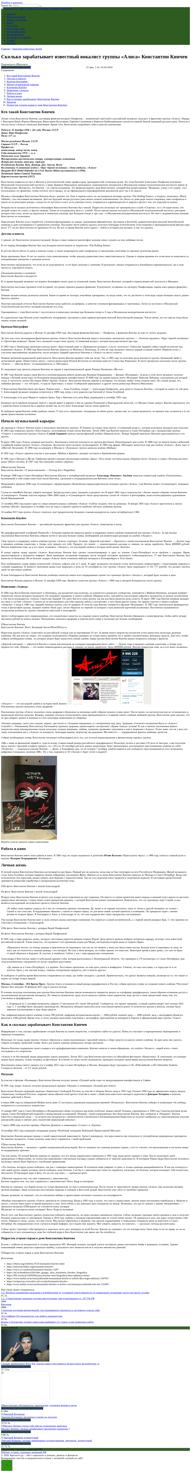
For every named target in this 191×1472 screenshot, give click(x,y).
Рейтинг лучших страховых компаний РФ (23, 1452)
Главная (11, 14)
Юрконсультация (16, 17)
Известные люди (16, 28)
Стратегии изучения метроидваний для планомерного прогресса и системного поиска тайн (50, 1310)
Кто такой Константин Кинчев (23, 75)
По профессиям (15, 34)
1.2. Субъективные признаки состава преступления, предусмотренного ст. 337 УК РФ (48, 1298)
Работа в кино (14, 93)
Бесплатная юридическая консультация (22, 1408)
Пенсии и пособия (17, 19)
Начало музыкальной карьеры (23, 84)
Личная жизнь (14, 96)
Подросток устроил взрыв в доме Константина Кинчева (37, 105)
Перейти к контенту (12, 2)
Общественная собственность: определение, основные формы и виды (39, 1405)
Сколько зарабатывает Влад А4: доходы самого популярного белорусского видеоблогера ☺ (50, 1363)
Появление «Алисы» (18, 90)
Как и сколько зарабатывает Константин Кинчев (33, 99)
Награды (11, 102)
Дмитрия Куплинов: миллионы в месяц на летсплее (29, 1417)
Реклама (11, 43)
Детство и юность (16, 78)
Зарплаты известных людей (16, 67)
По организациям (16, 31)
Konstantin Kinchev (17, 87)
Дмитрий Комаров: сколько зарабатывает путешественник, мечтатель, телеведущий (46, 1440)
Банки (10, 22)
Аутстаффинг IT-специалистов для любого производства (31, 1316)
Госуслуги (12, 25)
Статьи (10, 40)
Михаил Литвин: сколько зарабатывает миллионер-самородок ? (35, 1428)
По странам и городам (18, 37)
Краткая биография (17, 81)
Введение (6, 1304)
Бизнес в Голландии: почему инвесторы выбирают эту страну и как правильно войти (47, 1322)
